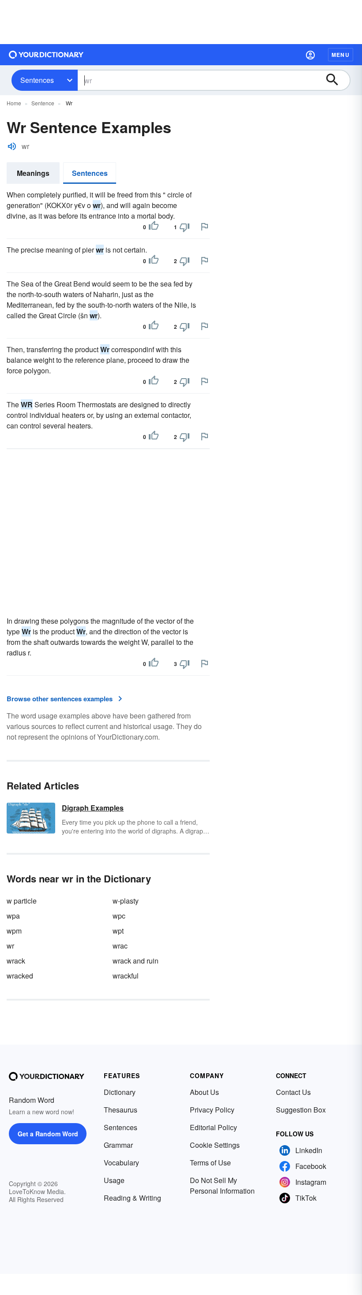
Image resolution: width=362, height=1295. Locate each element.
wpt (118, 931)
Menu (341, 55)
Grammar (118, 1145)
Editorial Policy (213, 1127)
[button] (310, 54)
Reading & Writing (132, 1198)
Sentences (37, 80)
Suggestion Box (301, 1110)
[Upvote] (153, 227)
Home (14, 103)
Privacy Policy (212, 1110)
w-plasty (126, 901)
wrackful (126, 976)
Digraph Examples (93, 808)
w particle (22, 901)
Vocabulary (121, 1162)
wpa (13, 916)
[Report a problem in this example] (204, 226)
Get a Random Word (48, 1133)
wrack (16, 961)
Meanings (33, 173)
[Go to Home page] (46, 55)
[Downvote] (184, 227)
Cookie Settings (215, 1145)
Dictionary (120, 1092)
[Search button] (336, 80)
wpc (119, 916)
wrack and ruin (135, 961)
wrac (120, 946)
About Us (204, 1092)
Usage (114, 1180)
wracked (20, 976)
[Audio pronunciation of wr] (12, 146)
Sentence (42, 103)
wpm (14, 931)
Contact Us (293, 1092)
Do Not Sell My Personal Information (222, 1185)
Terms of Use (210, 1162)
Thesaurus (120, 1110)
